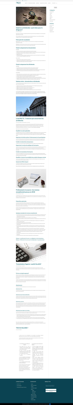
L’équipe (33, 390)
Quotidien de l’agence (34, 395)
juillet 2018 (51, 30)
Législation (25, 122)
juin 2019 (51, 26)
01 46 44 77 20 (19, 0)
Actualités (32, 398)
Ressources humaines (52, 19)
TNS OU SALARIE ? (22, 328)
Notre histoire (34, 391)
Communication (52, 11)
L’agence (32, 389)
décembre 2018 (52, 27)
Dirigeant (20, 31)
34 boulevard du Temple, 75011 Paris (21, 387)
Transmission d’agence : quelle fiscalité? (28, 264)
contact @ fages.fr (19, 385)
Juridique (32, 386)
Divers (50, 14)
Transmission (28, 122)
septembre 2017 (52, 31)
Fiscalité (23, 122)
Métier (50, 18)
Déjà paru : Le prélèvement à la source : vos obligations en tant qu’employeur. (30, 238)
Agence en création (33, 394)
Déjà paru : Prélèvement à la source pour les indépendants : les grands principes (30, 239)
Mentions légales (33, 399)
